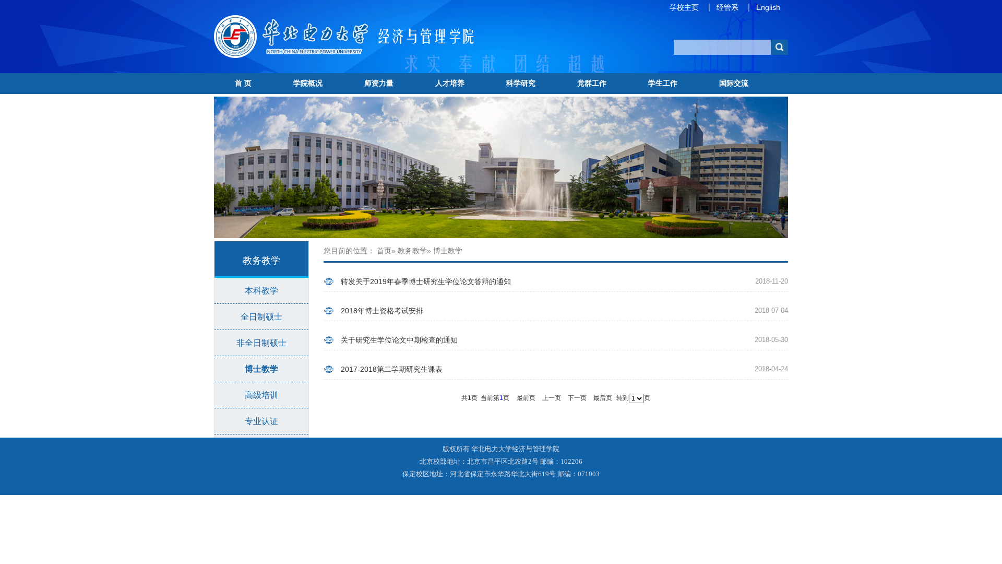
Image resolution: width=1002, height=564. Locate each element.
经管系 (727, 7)
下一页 (577, 398)
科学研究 (520, 83)
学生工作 (662, 83)
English (768, 7)
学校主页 (684, 7)
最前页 (526, 398)
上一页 (551, 398)
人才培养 (449, 83)
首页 (384, 250)
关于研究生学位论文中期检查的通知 (399, 340)
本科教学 (261, 290)
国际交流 (733, 83)
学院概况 (308, 83)
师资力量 (378, 83)
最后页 (602, 398)
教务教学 (412, 250)
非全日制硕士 (261, 342)
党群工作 (591, 83)
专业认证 (261, 421)
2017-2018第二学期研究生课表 (392, 369)
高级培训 (261, 395)
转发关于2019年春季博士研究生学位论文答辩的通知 (426, 281)
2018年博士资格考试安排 (382, 311)
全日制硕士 (261, 316)
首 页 (243, 83)
